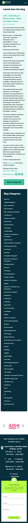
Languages (7, 301)
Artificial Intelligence (9, 202)
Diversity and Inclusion (10, 246)
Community (7, 228)
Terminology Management (11, 362)
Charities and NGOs (9, 218)
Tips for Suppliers (9, 369)
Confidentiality (8, 231)
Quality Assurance (9, 337)
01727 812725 (10, 454)
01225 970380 (10, 462)
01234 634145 (19, 469)
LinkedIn (16, 174)
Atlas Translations (9, 205)
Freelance (6, 267)
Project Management (10, 330)
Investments (7, 298)
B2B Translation (8, 208)
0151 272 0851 (15, 476)
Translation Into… (9, 382)
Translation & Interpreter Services (13, 375)
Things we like (8, 366)
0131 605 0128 (20, 462)
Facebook (22, 174)
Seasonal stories (9, 343)
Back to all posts (14, 182)
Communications (9, 225)
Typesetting (7, 391)
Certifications (8, 215)
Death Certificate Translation (12, 243)
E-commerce (7, 249)
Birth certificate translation (12, 212)
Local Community (9, 308)
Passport (6, 324)
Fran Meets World (9, 264)
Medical (6, 314)
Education (7, 252)
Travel (5, 388)
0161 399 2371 (10, 469)
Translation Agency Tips (11, 378)
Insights (6, 283)
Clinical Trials (7, 221)
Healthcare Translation (10, 280)
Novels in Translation (10, 318)
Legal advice (7, 305)
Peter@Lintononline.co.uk (10, 170)
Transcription (8, 372)
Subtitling (6, 350)
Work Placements (9, 404)
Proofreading (7, 334)
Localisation (7, 311)
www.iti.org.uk (11, 163)
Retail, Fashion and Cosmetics (12, 340)
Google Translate (9, 277)
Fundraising (7, 270)
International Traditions (10, 292)
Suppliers (6, 353)
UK (5, 394)
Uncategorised (8, 398)
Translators (7, 385)
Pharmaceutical (8, 327)
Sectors (6, 346)
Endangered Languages (10, 256)
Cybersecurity (8, 239)
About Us (6, 199)
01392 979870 (19, 454)
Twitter (19, 174)
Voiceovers (7, 401)
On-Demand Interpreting (11, 321)
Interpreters (7, 295)
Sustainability (8, 356)
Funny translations (9, 274)
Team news (7, 359)
